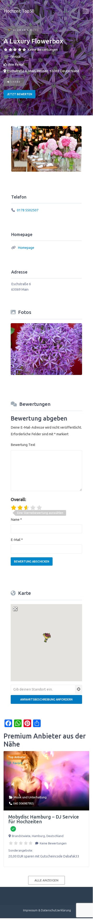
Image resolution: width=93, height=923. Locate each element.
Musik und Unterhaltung (30, 797)
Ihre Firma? (16, 64)
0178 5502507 (28, 210)
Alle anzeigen (46, 880)
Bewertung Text (23, 445)
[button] (46, 637)
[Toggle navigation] (86, 11)
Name (16, 519)
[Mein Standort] (78, 689)
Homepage (26, 248)
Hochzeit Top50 (19, 11)
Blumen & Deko (26, 30)
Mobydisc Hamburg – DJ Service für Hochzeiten (43, 819)
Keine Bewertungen (43, 50)
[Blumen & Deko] (9, 30)
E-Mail (17, 540)
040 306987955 (23, 803)
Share (15, 81)
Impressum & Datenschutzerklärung (47, 910)
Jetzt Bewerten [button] (19, 94)
